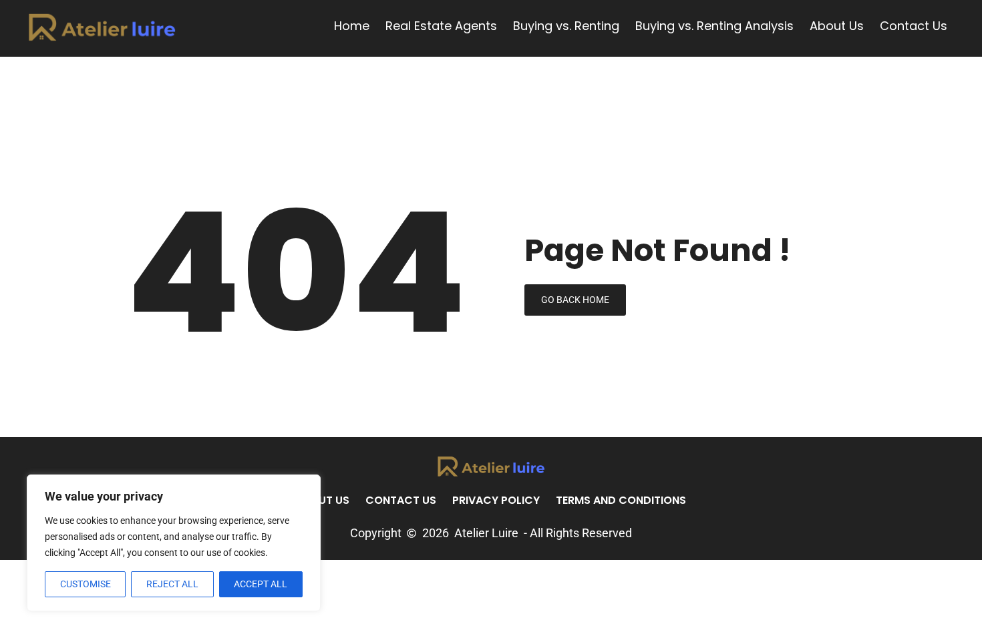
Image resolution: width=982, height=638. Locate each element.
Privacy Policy (496, 500)
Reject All (172, 584)
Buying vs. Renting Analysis (714, 26)
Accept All (260, 584)
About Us (837, 26)
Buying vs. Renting (566, 26)
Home (351, 26)
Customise (85, 584)
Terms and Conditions (621, 500)
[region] (174, 542)
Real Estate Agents (441, 26)
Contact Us (913, 26)
